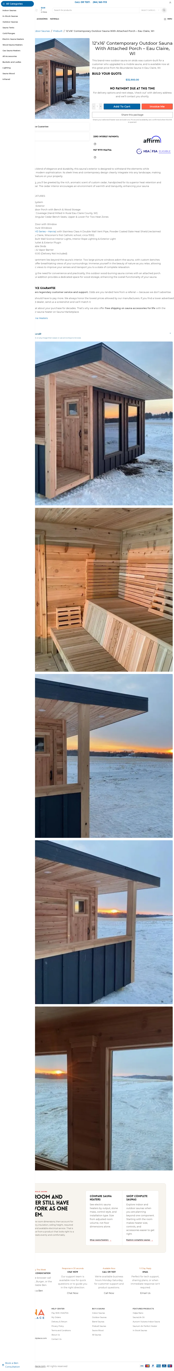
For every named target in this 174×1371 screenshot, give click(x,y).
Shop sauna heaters (100, 1240)
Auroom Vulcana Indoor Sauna (146, 1322)
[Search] (164, 10)
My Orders (56, 1317)
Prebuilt (57, 31)
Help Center (57, 1309)
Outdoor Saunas (40, 31)
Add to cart (121, 106)
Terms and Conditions (61, 1330)
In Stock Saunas (142, 1330)
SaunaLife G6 (138, 1317)
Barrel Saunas (98, 1322)
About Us (55, 1335)
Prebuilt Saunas (99, 1326)
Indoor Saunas (98, 1313)
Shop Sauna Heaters (36, 318)
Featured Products (143, 1309)
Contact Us (56, 1339)
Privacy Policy (57, 1326)
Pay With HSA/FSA (59, 1313)
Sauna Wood (97, 1330)
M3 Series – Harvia (45, 231)
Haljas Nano (138, 1313)
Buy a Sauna (98, 1309)
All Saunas (96, 1335)
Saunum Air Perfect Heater (145, 1326)
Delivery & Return (59, 1322)
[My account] (170, 2)
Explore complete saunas (139, 1240)
